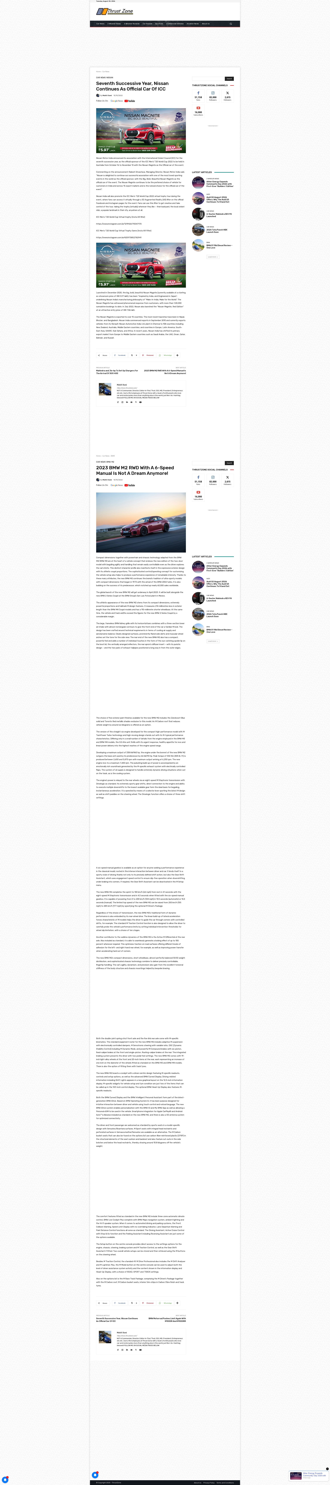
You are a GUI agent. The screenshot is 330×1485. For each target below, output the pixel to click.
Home (98, 71)
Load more (212, 257)
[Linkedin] (127, 402)
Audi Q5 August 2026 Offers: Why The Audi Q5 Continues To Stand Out (218, 199)
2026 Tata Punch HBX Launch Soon (217, 231)
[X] (136, 402)
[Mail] (131, 402)
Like (198, 92)
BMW (208, 242)
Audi (208, 194)
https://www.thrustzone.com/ (127, 388)
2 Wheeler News (213, 178)
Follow (213, 92)
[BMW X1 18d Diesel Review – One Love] (198, 245)
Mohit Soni (107, 95)
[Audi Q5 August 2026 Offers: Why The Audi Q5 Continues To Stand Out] (198, 198)
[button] (231, 24)
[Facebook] (118, 402)
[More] (177, 355)
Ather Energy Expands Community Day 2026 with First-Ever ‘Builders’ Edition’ (220, 183)
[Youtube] (140, 402)
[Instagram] (122, 402)
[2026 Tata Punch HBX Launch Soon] (198, 229)
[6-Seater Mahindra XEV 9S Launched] (198, 214)
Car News (105, 71)
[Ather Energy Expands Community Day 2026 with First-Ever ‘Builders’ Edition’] (198, 182)
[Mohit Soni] (98, 95)
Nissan (109, 78)
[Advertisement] (186, 11)
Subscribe (198, 107)
